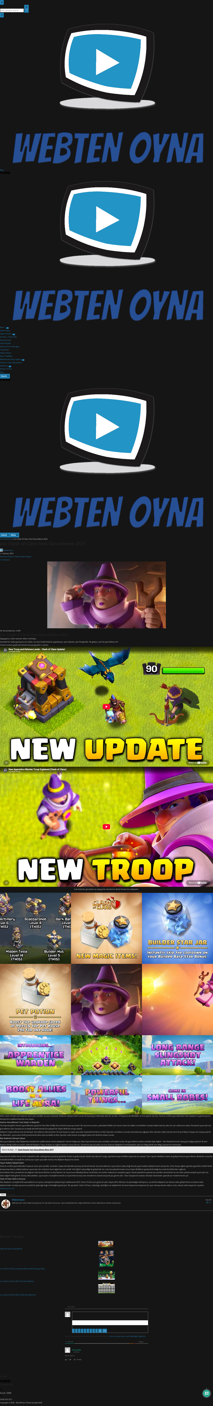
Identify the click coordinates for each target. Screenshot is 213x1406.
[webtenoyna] (5, 1201)
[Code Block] (93, 1331)
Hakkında (4, 366)
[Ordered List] (85, 1331)
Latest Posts (11, 1195)
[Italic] (76, 1331)
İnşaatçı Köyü (5, 340)
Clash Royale (5, 343)
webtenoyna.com (7, 1188)
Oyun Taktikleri (6, 356)
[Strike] (82, 1331)
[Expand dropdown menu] (7, 328)
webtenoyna (18, 1199)
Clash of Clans (6, 334)
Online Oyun (5, 330)
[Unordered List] (88, 1331)
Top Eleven (4, 350)
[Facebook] (1, 380)
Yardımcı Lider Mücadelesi (11, 362)
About (3, 1195)
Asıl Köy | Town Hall (8, 337)
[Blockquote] (91, 1331)
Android (3, 556)
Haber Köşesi (5, 353)
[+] (105, 1331)
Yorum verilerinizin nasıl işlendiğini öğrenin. (127, 1336)
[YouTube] (9, 380)
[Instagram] (6, 380)
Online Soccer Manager (9, 346)
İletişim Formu (6, 369)
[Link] (96, 1331)
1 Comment (5, 560)
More (2, 327)
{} (100, 1331)
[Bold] (73, 1331)
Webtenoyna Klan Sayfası (10, 359)
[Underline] (79, 1331)
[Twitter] (210, 1202)
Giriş (2, 372)
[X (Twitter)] (4, 380)
